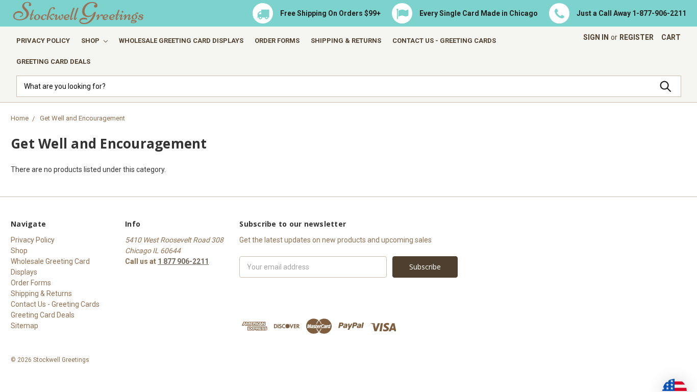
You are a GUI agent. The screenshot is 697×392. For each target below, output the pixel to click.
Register (636, 37)
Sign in (596, 37)
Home (20, 118)
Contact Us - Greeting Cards (444, 40)
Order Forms (277, 40)
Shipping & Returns (346, 40)
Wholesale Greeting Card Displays (181, 40)
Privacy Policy (43, 40)
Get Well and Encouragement (82, 118)
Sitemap (24, 326)
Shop (91, 40)
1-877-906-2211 (659, 13)
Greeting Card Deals (53, 61)
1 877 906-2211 (183, 261)
